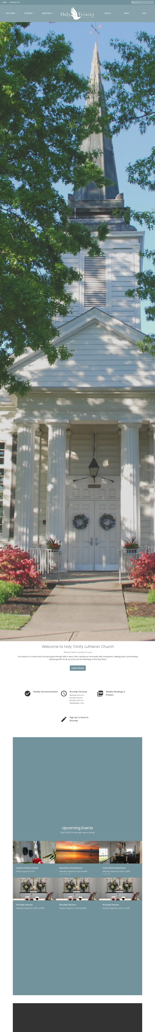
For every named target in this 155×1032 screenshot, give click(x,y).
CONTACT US (15, 2)
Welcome (10, 13)
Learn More (78, 668)
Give (144, 13)
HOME (4, 2)
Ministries (46, 13)
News (126, 13)
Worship (28, 13)
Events (108, 13)
